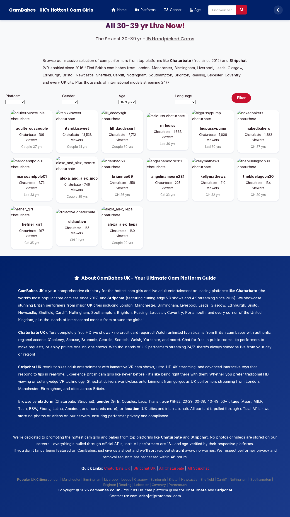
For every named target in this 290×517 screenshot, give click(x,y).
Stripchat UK (144, 468)
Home (121, 10)
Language (183, 96)
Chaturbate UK (117, 468)
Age (121, 96)
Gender (68, 96)
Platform (12, 96)
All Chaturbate (171, 468)
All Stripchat (198, 468)
